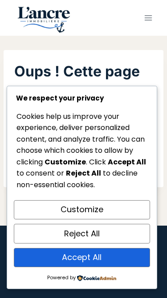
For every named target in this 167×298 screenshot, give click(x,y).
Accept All (82, 257)
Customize (82, 209)
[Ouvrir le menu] (148, 18)
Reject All (82, 233)
